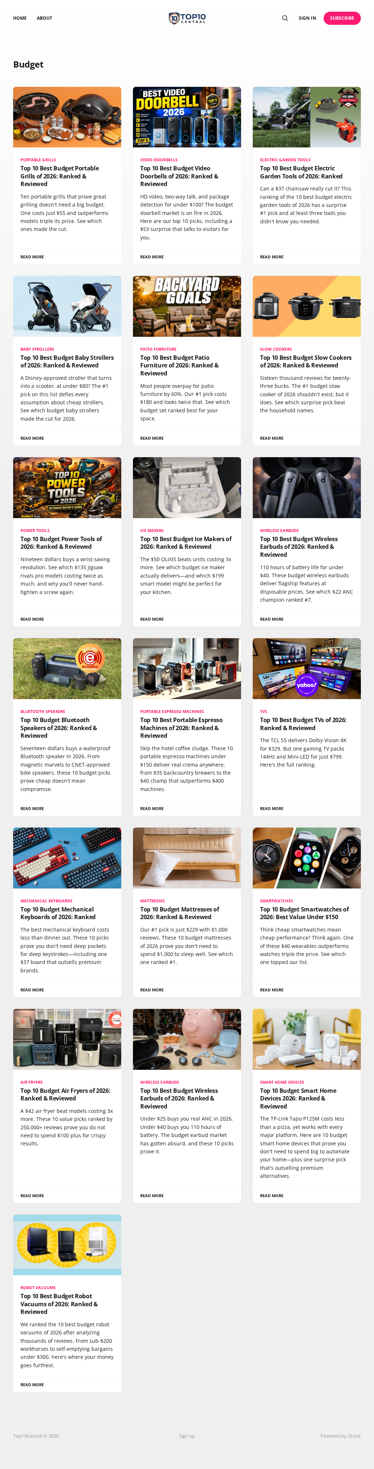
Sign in (307, 18)
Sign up (187, 1436)
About (44, 18)
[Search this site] (285, 18)
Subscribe (342, 18)
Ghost (354, 1436)
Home (20, 18)
